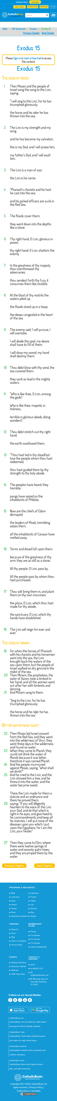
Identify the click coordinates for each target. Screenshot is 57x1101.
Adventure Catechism (19, 916)
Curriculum (15, 897)
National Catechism (18, 963)
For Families (35, 935)
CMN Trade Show (18, 974)
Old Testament (18, 28)
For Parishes (35, 943)
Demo (32, 965)
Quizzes (33, 909)
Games (14, 909)
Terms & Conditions (18, 941)
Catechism (34, 893)
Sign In (17, 58)
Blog (32, 912)
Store (13, 933)
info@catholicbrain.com (39, 975)
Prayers (33, 897)
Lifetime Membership (38, 947)
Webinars (14, 970)
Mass (13, 901)
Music (13, 912)
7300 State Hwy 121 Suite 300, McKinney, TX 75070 (39, 982)
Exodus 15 (28, 68)
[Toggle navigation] (3, 7)
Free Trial (19, 7)
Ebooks (33, 916)
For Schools (35, 939)
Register (44, 7)
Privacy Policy (16, 945)
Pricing (33, 932)
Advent (14, 905)
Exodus (33, 28)
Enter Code (32, 7)
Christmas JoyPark (18, 966)
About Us (14, 929)
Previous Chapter (31, 33)
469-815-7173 (37, 969)
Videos (33, 901)
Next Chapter (48, 33)
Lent (32, 905)
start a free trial (32, 58)
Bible (5, 28)
